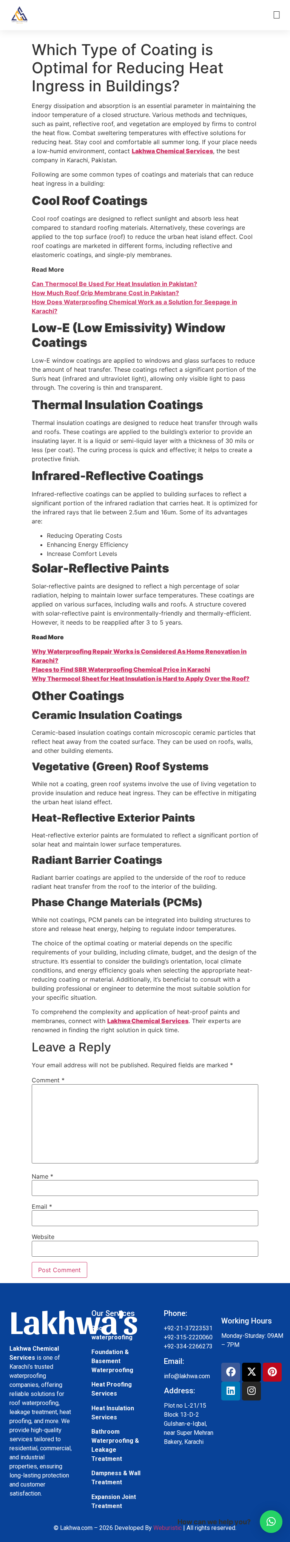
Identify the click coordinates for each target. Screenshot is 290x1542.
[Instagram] (251, 1391)
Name (42, 1176)
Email (42, 1206)
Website (43, 1237)
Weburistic (167, 1527)
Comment (48, 1080)
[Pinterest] (272, 1372)
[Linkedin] (230, 1391)
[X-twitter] (251, 1372)
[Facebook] (230, 1372)
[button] (271, 1521)
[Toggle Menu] (276, 15)
